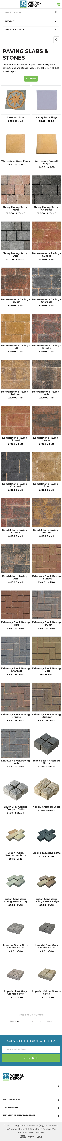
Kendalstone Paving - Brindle (15, 531)
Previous (14, 1021)
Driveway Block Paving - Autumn (46, 715)
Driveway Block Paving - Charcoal (15, 669)
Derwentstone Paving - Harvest (15, 300)
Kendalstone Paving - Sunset (15, 439)
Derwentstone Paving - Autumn (15, 393)
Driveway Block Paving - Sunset (46, 577)
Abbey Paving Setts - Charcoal (46, 208)
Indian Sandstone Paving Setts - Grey (15, 900)
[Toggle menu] (4, 4)
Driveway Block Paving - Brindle (15, 715)
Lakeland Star (15, 117)
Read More (31, 78)
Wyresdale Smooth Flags (46, 162)
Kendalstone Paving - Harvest (46, 439)
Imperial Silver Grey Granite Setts (15, 946)
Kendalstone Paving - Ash (15, 577)
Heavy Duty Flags (46, 117)
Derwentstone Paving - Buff (15, 346)
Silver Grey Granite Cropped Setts (15, 808)
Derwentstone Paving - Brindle (46, 346)
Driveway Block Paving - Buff (46, 669)
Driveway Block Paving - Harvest (46, 623)
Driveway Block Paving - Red (15, 623)
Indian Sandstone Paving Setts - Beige (46, 900)
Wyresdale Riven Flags (15, 161)
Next (50, 1021)
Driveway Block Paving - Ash (15, 762)
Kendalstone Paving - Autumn (46, 531)
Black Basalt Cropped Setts (46, 762)
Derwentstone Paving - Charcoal (46, 300)
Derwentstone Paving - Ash (46, 393)
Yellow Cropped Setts (46, 806)
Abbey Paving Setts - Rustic (15, 208)
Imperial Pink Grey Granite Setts (15, 992)
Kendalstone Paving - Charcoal (15, 485)
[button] (56, 39)
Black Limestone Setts (47, 853)
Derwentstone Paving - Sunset (46, 254)
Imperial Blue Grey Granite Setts (46, 946)
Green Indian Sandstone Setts (15, 854)
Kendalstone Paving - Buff (46, 485)
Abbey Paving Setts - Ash (15, 254)
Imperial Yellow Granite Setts (46, 992)
